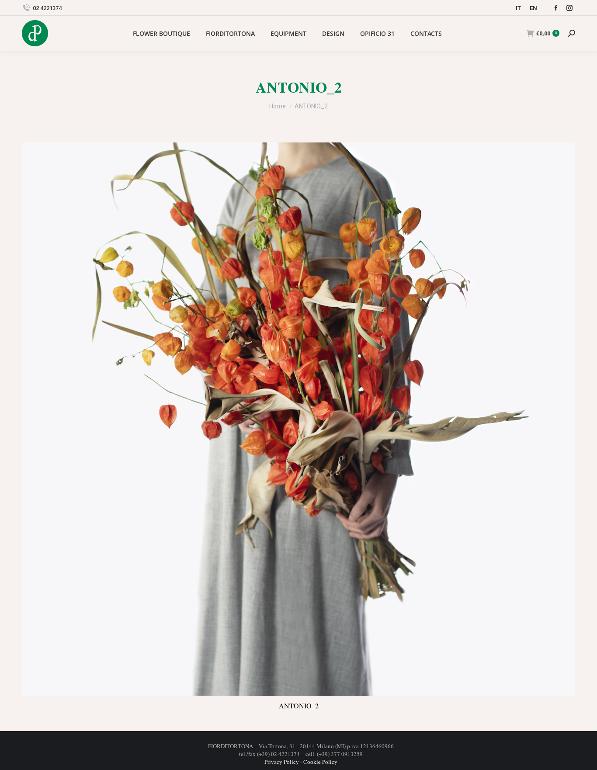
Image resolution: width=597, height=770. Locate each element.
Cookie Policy (320, 762)
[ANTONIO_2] (298, 419)
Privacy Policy (281, 762)
